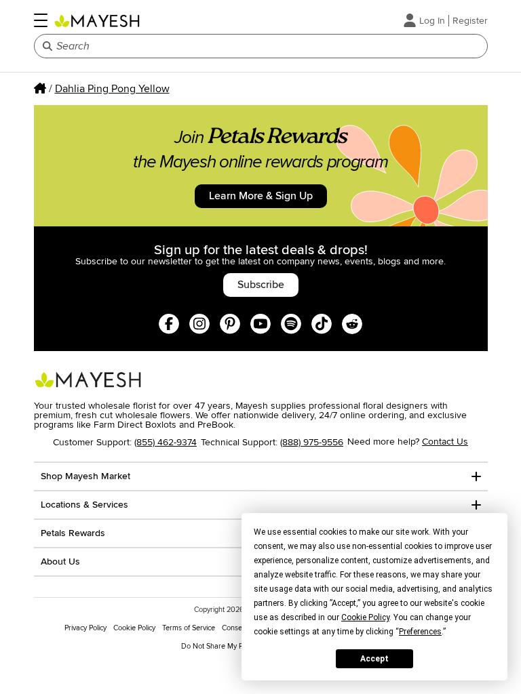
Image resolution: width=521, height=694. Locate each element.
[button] (40, 20)
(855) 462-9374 (165, 442)
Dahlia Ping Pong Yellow (112, 89)
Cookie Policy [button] (365, 617)
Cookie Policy (134, 628)
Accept (374, 659)
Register (470, 20)
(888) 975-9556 (311, 442)
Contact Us (445, 441)
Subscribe (260, 284)
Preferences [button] (420, 631)
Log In (432, 20)
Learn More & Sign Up (261, 196)
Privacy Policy (85, 628)
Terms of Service (188, 628)
